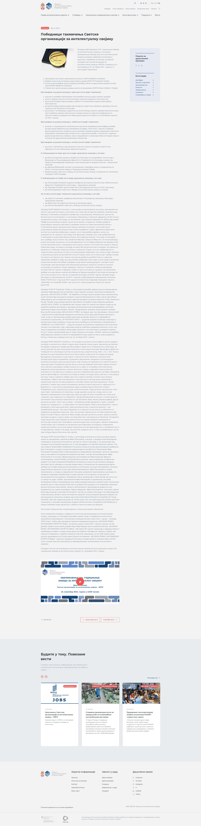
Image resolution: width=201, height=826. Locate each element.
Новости (139, 87)
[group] (60, 714)
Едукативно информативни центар (101, 15)
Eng (152, 3)
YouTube (139, 781)
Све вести (47, 619)
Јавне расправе (107, 781)
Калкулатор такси (143, 9)
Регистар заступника (79, 781)
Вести (157, 15)
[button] (42, 677)
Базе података (130, 9)
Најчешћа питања (78, 787)
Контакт (154, 9)
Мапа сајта (75, 791)
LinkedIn (138, 791)
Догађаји (139, 80)
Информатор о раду (109, 787)
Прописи (75, 777)
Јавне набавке (107, 777)
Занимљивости (142, 85)
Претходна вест (92, 619)
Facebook (139, 777)
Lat (156, 3)
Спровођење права (143, 95)
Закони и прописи (143, 82)
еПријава (107, 9)
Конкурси (105, 784)
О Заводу (76, 15)
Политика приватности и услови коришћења (57, 807)
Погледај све (152, 678)
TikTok (138, 794)
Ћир (158, 3)
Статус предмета (118, 9)
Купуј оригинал (129, 15)
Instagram (139, 784)
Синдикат (139, 92)
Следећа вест (108, 619)
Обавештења (141, 90)
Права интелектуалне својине (54, 15)
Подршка (145, 15)
